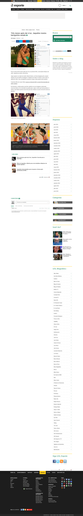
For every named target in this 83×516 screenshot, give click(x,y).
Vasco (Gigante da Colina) (64, 488)
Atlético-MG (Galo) (64, 479)
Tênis (66, 9)
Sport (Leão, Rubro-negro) (62, 488)
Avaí (67, 479)
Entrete (43, 0)
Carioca (37, 481)
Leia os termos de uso (16, 211)
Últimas (13, 9)
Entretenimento (21, 472)
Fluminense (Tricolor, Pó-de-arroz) (67, 484)
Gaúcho (37, 485)
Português (50, 495)
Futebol (22, 9)
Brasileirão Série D (39, 499)
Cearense (37, 483)
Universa (48, 0)
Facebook (54, 463)
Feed (62, 463)
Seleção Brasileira (28, 488)
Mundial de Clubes (51, 500)
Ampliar (45, 124)
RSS (25, 509)
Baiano (37, 480)
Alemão (49, 488)
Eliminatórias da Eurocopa (53, 496)
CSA (62, 484)
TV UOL (57, 0)
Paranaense (38, 489)
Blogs (18, 9)
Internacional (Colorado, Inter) (64, 486)
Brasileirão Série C (39, 498)
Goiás (71, 484)
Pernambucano (38, 491)
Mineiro (37, 487)
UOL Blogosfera (59, 269)
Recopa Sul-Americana (52, 482)
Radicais (12, 487)
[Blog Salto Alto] (41, 24)
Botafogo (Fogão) (71, 479)
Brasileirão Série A (39, 496)
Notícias (35, 0)
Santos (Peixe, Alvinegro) (69, 486)
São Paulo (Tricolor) (71, 486)
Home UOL (12, 472)
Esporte (39, 0)
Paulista (43, 9)
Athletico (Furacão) (62, 479)
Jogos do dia (25, 480)
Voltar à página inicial (30, 29)
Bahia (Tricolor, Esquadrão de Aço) (69, 479)
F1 (54, 9)
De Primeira (48, 9)
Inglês (49, 492)
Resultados (25, 482)
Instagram (65, 463)
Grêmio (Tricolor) (62, 486)
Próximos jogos (26, 483)
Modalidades (13, 477)
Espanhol (50, 490)
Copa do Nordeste (39, 484)
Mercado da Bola (29, 9)
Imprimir (40, 177)
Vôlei (63, 9)
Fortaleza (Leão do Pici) (69, 484)
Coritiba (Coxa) (69, 482)
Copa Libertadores (51, 479)
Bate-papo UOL (61, 472)
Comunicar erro (46, 177)
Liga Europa (50, 487)
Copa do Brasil (38, 501)
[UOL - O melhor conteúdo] (13, 1)
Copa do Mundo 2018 (52, 501)
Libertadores (37, 9)
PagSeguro (65, 0)
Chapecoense (64, 482)
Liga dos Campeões (52, 486)
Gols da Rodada (26, 486)
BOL (61, 0)
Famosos (53, 0)
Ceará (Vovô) (62, 482)
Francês (49, 491)
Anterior (23, 29)
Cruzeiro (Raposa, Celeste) (71, 482)
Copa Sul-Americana (52, 480)
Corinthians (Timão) (67, 482)
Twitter (58, 463)
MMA (52, 9)
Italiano (49, 493)
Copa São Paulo (39, 502)
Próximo (38, 29)
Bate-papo (30, 0)
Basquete (59, 9)
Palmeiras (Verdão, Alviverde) (67, 486)
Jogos (53, 472)
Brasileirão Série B (39, 497)
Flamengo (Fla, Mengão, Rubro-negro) (64, 484)
